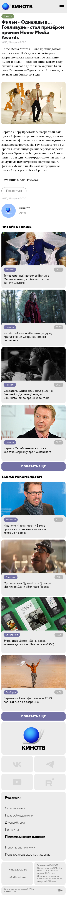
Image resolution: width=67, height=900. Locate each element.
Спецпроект (12, 635)
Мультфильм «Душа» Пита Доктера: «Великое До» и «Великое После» (28, 585)
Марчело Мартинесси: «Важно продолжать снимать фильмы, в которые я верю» (25, 529)
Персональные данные (25, 836)
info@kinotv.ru (17, 877)
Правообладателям (19, 815)
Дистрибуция (15, 822)
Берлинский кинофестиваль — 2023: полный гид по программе (28, 700)
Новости (7, 16)
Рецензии (11, 577)
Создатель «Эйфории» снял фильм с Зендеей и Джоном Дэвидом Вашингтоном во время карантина (28, 394)
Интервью (11, 519)
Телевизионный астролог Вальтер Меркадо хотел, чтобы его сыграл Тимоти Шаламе (27, 279)
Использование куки (20, 847)
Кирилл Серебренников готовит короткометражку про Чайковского (27, 450)
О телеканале (15, 808)
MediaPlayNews (28, 180)
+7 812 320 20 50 (17, 869)
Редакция (13, 797)
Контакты (12, 829)
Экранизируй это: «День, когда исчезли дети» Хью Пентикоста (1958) (29, 642)
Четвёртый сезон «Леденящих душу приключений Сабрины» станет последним (28, 337)
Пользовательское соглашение (28, 854)
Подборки (11, 692)
